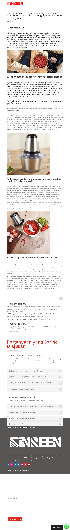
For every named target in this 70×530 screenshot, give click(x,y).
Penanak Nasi (14, 508)
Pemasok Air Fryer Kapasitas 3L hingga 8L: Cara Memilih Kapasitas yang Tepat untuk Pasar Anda (34, 306)
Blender (12, 505)
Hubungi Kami (16, 519)
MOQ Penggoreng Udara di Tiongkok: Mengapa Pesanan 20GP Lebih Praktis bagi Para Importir (34, 314)
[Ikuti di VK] (18, 464)
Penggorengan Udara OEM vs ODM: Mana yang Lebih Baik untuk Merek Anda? (29, 319)
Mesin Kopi (13, 513)
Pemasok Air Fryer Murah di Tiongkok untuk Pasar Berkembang (25, 316)
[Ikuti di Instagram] (11, 464)
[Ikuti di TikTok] (25, 464)
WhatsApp (20, 482)
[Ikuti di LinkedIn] (15, 464)
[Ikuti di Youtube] (28, 464)
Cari (61, 298)
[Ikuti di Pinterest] (22, 464)
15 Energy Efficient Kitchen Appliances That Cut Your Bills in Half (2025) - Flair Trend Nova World (34, 327)
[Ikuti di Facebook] (8, 464)
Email (19, 475)
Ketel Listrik (13, 510)
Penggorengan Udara (16, 502)
